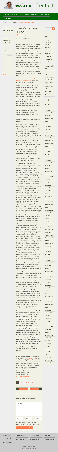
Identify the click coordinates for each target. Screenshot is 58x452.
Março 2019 (48, 260)
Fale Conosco (8, 18)
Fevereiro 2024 (49, 113)
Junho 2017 (48, 318)
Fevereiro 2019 (49, 263)
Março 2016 (48, 357)
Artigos (6, 14)
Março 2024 (48, 110)
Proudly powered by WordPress (29, 448)
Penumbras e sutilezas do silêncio (48, 42)
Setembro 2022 (49, 149)
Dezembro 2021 (49, 168)
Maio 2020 (47, 221)
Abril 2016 (47, 354)
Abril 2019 (47, 257)
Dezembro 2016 (49, 332)
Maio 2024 (47, 104)
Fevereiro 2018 (49, 296)
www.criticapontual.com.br (29, 358)
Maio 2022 (47, 154)
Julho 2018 (47, 282)
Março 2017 (48, 324)
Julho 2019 (47, 249)
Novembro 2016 (49, 335)
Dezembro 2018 (49, 268)
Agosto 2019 (48, 246)
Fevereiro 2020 (49, 229)
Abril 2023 (47, 129)
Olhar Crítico (44, 14)
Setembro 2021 (49, 176)
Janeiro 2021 (48, 199)
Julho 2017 (47, 315)
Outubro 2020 (48, 207)
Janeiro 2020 (48, 232)
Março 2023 (48, 132)
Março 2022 (48, 160)
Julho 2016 (47, 346)
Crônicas (14, 14)
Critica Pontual (7, 22)
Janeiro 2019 (48, 265)
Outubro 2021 (48, 174)
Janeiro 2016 (48, 363)
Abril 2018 (47, 290)
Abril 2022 (47, 157)
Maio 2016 (47, 351)
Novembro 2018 (49, 271)
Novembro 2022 (49, 143)
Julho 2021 (47, 182)
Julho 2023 (47, 124)
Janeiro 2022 (48, 165)
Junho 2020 (48, 218)
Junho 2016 (48, 349)
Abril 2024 (47, 107)
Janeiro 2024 (48, 115)
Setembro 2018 (49, 276)
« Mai (4, 74)
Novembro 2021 (49, 171)
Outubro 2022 (48, 146)
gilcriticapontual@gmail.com (23, 376)
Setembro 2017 (49, 310)
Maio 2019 (47, 254)
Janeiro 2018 (48, 299)
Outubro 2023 (48, 121)
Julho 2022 (47, 151)
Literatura (34, 14)
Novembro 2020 (49, 204)
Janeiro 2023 (48, 138)
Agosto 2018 (48, 279)
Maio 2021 (47, 188)
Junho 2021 (48, 185)
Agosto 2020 (48, 213)
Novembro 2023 (49, 118)
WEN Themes (35, 449)
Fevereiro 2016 (49, 360)
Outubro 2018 (48, 274)
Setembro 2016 (49, 340)
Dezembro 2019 (49, 235)
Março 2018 (48, 293)
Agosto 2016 (48, 343)
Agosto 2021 (48, 179)
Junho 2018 (48, 285)
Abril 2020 (47, 224)
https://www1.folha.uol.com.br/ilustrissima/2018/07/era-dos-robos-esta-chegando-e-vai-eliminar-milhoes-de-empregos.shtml (31, 78)
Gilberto (28, 35)
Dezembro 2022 (49, 140)
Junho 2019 (48, 251)
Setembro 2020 (49, 210)
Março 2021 (48, 193)
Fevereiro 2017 (49, 326)
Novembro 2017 (49, 304)
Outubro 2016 (48, 338)
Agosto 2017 (48, 313)
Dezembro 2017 (49, 301)
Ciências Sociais (24, 14)
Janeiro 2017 (48, 329)
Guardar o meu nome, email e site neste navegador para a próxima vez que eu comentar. (28, 423)
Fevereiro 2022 (49, 163)
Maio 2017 (47, 321)
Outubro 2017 (48, 307)
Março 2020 (48, 226)
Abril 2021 (47, 190)
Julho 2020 (47, 215)
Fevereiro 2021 (49, 196)
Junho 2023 (48, 126)
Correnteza (48, 56)
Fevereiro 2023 (49, 135)
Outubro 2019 (48, 240)
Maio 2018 (47, 288)
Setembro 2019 (49, 243)
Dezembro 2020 (49, 201)
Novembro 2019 (49, 238)
